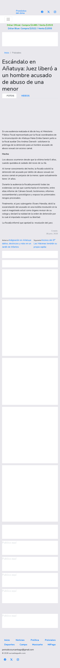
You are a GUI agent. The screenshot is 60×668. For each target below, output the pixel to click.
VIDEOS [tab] (25, 95)
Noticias (20, 640)
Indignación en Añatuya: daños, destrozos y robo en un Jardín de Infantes (16, 243)
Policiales (50, 640)
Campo (23, 644)
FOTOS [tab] (10, 95)
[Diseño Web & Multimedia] (30, 666)
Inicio (6, 52)
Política (35, 640)
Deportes (9, 644)
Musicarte (37, 644)
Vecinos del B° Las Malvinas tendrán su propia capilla (45, 243)
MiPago (52, 644)
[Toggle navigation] (8, 19)
